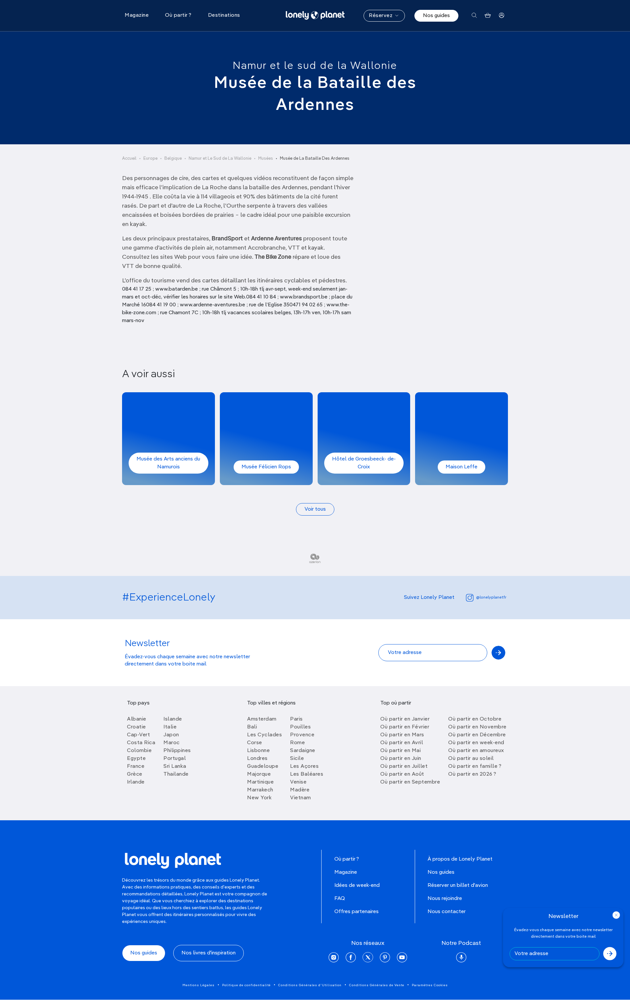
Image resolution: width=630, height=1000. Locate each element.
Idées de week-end (357, 885)
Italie (170, 727)
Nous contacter (447, 911)
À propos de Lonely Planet (460, 859)
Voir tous (315, 509)
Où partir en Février (404, 727)
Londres (257, 758)
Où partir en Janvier (405, 719)
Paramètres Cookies (430, 985)
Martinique (260, 782)
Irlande (136, 782)
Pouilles (300, 727)
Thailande (176, 774)
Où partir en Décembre (477, 735)
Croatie (136, 727)
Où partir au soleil (471, 758)
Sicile (297, 758)
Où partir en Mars (402, 735)
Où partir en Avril (401, 742)
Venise (298, 782)
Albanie (136, 719)
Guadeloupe (262, 766)
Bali (252, 727)
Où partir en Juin (400, 758)
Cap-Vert (138, 735)
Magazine (345, 872)
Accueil (129, 158)
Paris (296, 719)
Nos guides (436, 15)
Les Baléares (306, 774)
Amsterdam (262, 719)
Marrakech (260, 790)
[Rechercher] (474, 15)
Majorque (259, 774)
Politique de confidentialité (246, 985)
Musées (265, 158)
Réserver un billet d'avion (458, 885)
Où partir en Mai (400, 750)
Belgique (173, 158)
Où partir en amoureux (476, 750)
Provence (302, 735)
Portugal (174, 758)
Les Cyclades (264, 735)
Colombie (139, 750)
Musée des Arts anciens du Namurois (168, 463)
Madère (299, 790)
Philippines (177, 750)
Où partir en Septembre (410, 782)
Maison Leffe (461, 467)
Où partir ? (346, 859)
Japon (171, 735)
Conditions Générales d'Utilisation (310, 985)
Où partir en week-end (476, 742)
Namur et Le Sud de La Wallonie (220, 158)
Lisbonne (258, 750)
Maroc (171, 742)
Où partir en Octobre (474, 719)
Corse (254, 742)
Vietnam (300, 798)
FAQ (339, 898)
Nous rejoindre (445, 898)
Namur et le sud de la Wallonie (315, 66)
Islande (172, 719)
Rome (297, 742)
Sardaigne (302, 750)
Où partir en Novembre (477, 727)
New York (259, 798)
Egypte (136, 758)
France (135, 766)
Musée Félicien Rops (266, 467)
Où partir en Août (402, 774)
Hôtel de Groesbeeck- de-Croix (364, 463)
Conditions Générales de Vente (376, 985)
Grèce (134, 774)
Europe (150, 158)
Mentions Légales (198, 985)
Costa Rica (141, 742)
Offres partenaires (356, 911)
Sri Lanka (174, 766)
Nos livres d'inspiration (208, 953)
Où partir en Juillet (404, 766)
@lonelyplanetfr (491, 598)
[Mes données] (501, 15)
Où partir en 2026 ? (472, 774)
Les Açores (304, 766)
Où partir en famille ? (474, 766)
